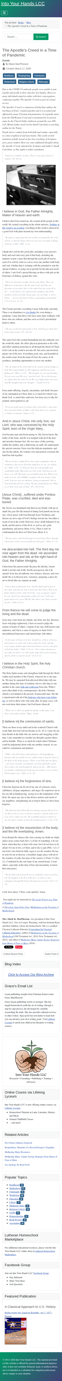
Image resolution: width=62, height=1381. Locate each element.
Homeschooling (16, 1216)
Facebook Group (41, 1273)
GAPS (12, 1212)
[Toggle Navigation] (4, 13)
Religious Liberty (17, 1209)
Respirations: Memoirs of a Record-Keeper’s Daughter (29, 1147)
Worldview (14, 1195)
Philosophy (43, 81)
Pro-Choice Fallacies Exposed (18, 1142)
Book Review (15, 1219)
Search (42, 37)
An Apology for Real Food (17, 1164)
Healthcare (14, 1184)
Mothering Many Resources (17, 1151)
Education (14, 1198)
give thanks (31, 312)
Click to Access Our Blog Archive (31, 974)
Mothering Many (17, 1205)
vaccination (14, 1223)
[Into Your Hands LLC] (31, 1058)
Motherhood (15, 1188)
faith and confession (29, 686)
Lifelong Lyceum (12, 1107)
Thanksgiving (24, 75)
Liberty (12, 1202)
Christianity (14, 1191)
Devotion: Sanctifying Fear (17, 907)
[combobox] (19, 37)
